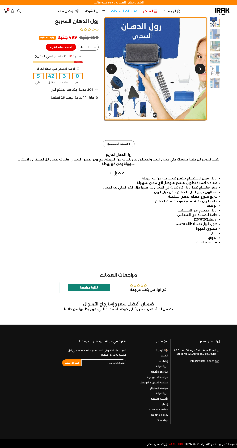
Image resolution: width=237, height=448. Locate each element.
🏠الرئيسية (162, 350)
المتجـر (148, 11)
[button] (89, 30)
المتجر (164, 355)
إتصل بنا (163, 361)
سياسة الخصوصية (157, 377)
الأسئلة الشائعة (159, 398)
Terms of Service (157, 409)
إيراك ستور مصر (157, 444)
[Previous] (200, 69)
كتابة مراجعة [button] (89, 287)
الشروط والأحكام (159, 371)
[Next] (111, 69)
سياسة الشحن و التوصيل (154, 382)
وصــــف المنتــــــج (118, 143)
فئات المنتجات (122, 11)
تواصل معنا (65, 11)
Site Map (162, 420)
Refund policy (159, 414)
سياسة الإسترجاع (159, 388)
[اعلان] (118, 3)
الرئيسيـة (169, 11)
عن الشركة (93, 11)
